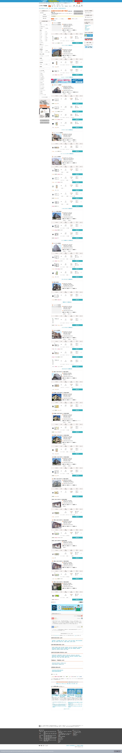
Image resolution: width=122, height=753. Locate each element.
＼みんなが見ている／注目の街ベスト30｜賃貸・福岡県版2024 (70, 696)
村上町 (65, 649)
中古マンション (64, 683)
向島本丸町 (58, 649)
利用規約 (78, 745)
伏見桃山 (68, 641)
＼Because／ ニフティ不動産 (77, 731)
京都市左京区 (73, 655)
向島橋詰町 (74, 648)
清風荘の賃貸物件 (56, 282)
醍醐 (52, 641)
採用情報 (81, 745)
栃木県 (56, 733)
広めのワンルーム (87, 25)
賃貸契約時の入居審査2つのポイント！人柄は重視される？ (55, 696)
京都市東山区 (54, 656)
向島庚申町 (66, 647)
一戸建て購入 (60, 734)
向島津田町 (58, 648)
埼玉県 (49, 733)
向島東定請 (78, 648)
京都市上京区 (68, 655)
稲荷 (62, 641)
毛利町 (67, 649)
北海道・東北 (41, 731)
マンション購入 (60, 733)
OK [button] (117, 751)
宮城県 (51, 731)
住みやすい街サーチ (60, 738)
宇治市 (58, 657)
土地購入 (59, 735)
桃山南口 (73, 640)
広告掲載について (75, 734)
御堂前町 (53, 647)
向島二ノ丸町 (70, 648)
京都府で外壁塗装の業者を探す (56, 671)
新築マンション (58, 683)
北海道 (44, 731)
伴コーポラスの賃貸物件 (57, 243)
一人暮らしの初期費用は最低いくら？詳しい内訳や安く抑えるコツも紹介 (63, 696)
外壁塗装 (59, 741)
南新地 (59, 647)
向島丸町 (61, 649)
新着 (85, 27)
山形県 (55, 731)
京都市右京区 (67, 656)
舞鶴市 (53, 657)
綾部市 (55, 657)
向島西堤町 (66, 648)
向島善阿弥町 (80, 647)
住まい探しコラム (60, 739)
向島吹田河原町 (75, 647)
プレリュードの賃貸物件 (57, 22)
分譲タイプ (86, 26)
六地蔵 (66, 640)
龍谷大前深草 (80, 640)
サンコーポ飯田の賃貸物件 (57, 211)
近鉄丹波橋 (53, 640)
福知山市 (80, 656)
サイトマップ (74, 735)
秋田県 (53, 731)
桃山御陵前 (58, 640)
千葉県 (51, 733)
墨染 (61, 640)
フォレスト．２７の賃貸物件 (57, 48)
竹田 (54, 641)
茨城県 (53, 733)
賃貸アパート (66, 731)
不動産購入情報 (60, 732)
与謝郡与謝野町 (59, 655)
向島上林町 (62, 647)
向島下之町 (70, 647)
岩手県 (49, 731)
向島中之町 (62, 648)
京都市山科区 (72, 656)
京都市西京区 (76, 656)
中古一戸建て (73, 683)
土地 (76, 683)
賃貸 (58, 731)
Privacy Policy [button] (51, 751)
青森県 (47, 731)
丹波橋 (60, 641)
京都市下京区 (58, 656)
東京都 (44, 733)
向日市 (68, 657)
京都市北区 (64, 655)
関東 (40, 733)
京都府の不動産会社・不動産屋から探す (58, 664)
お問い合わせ (74, 733)
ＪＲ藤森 (64, 641)
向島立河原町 (54, 648)
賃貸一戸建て (70, 731)
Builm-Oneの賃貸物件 (56, 330)
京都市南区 (62, 656)
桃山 (63, 640)
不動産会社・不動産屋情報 (61, 736)
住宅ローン (59, 740)
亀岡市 (63, 657)
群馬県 (44, 734)
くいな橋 (68, 640)
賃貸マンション (62, 731)
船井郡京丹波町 (54, 655)
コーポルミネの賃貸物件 (57, 156)
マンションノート (56, 635)
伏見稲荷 (57, 641)
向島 (71, 640)
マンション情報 (60, 737)
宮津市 (61, 657)
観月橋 (74, 641)
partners (19, 751)
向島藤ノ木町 (54, 649)
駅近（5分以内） (87, 28)
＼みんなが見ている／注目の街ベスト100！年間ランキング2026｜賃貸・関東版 (78, 696)
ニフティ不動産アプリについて (77, 732)
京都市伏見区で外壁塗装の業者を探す (57, 670)
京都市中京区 (77, 655)
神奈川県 (47, 733)
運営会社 (67, 745)
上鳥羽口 (71, 641)
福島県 (44, 732)
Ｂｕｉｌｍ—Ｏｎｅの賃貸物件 (58, 132)
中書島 (77, 640)
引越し (59, 742)
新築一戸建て (69, 683)
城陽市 (66, 657)
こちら (75, 635)
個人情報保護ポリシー (73, 745)
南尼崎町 (56, 647)
